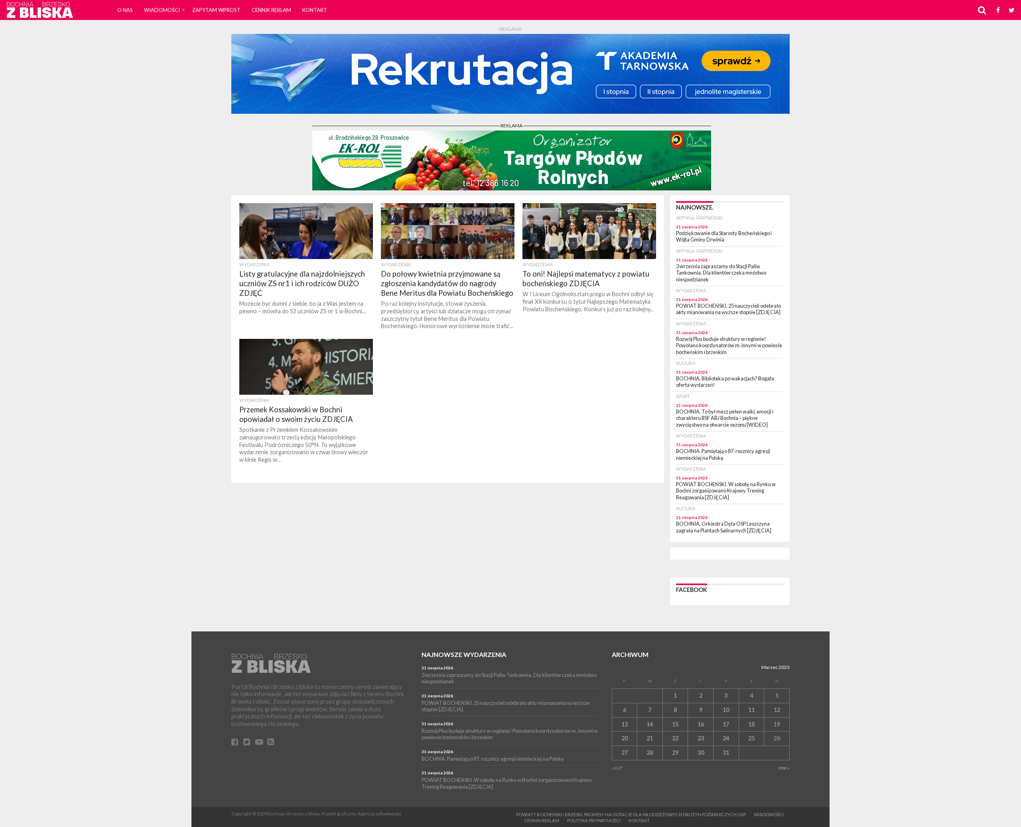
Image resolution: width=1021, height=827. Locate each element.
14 (650, 724)
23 (701, 738)
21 (650, 738)
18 (751, 724)
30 (701, 752)
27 (624, 752)
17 (726, 724)
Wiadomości (162, 10)
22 (675, 738)
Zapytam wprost (216, 10)
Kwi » (784, 768)
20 (624, 738)
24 (726, 738)
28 (650, 752)
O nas (125, 10)
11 (751, 709)
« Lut (617, 768)
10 (726, 709)
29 (675, 752)
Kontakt (314, 10)
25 (751, 738)
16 (701, 724)
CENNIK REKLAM (271, 10)
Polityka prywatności (594, 820)
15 (675, 724)
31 (726, 752)
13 (624, 724)
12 (777, 709)
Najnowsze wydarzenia (464, 654)
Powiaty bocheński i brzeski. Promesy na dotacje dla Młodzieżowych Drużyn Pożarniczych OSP (631, 814)
